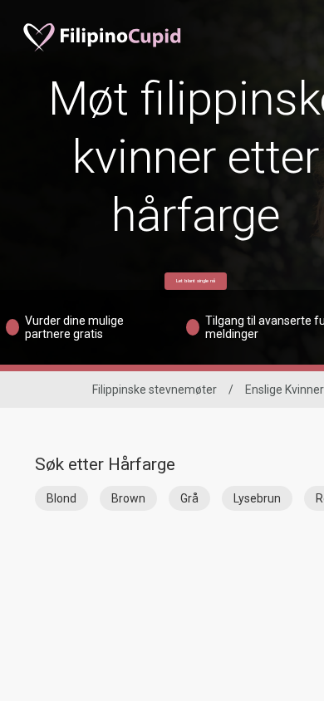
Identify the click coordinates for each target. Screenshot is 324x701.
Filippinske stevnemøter (154, 389)
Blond (61, 498)
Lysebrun (257, 498)
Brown (128, 498)
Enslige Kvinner (284, 389)
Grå (189, 498)
